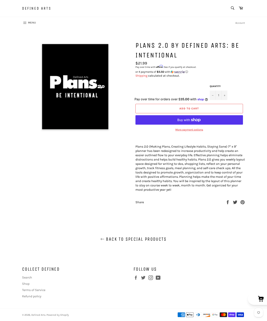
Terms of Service (33, 290)
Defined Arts (36, 8)
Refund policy (31, 296)
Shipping (141, 75)
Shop (26, 284)
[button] (190, 72)
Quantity (215, 86)
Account (240, 22)
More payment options (189, 129)
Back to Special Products (135, 239)
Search (27, 277)
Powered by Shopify (58, 314)
